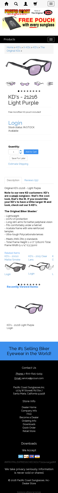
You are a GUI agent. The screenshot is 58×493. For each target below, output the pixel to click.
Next (49, 84)
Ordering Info (29, 420)
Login (15, 123)
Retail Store (29, 431)
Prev (9, 84)
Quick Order (29, 427)
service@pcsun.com (33, 378)
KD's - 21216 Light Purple (20, 325)
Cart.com (38, 492)
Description (13, 180)
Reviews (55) (31, 180)
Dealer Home (29, 407)
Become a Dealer (29, 417)
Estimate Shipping (18, 163)
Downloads (29, 424)
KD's (18, 47)
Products (9, 39)
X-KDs (26, 47)
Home (10, 47)
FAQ (29, 414)
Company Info (29, 410)
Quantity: (14, 146)
